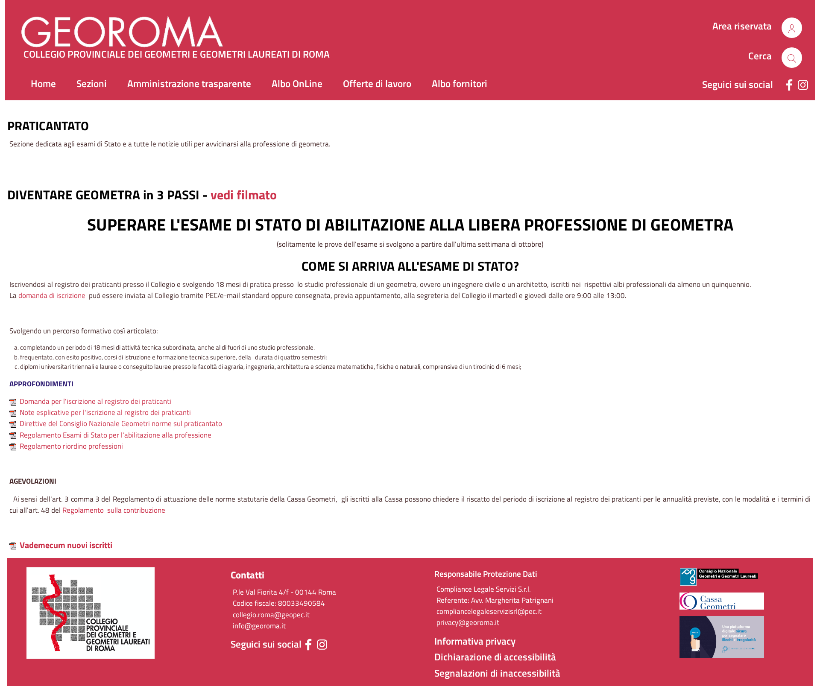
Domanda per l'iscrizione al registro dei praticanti (95, 401)
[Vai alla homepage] (137, 27)
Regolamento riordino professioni (71, 446)
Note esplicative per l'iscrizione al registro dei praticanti (105, 412)
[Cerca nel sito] (792, 28)
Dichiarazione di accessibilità (495, 657)
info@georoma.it (259, 625)
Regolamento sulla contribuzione (113, 510)
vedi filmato (244, 194)
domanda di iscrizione (51, 295)
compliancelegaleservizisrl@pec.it (489, 611)
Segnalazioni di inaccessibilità (497, 673)
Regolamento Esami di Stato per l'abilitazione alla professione (115, 435)
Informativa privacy (474, 641)
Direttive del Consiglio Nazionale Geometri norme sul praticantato (121, 423)
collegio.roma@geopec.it (271, 614)
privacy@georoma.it (467, 622)
